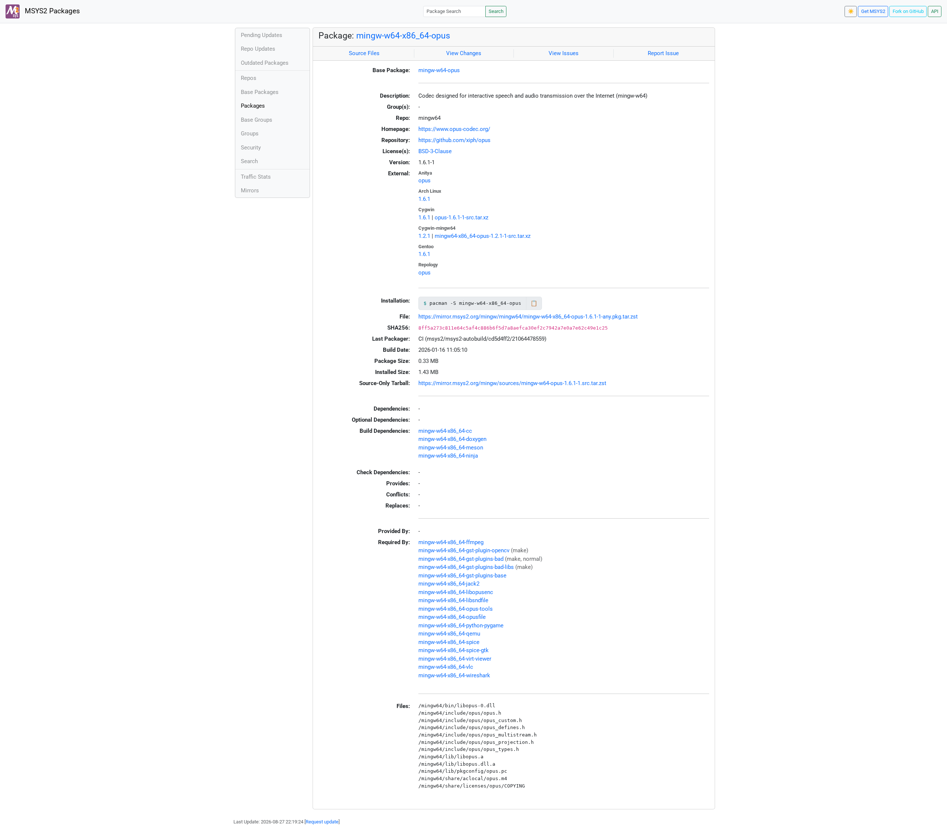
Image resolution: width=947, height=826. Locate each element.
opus (424, 180)
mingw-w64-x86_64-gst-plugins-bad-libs (466, 567)
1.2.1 (424, 236)
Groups (250, 133)
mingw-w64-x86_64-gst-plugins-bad (460, 559)
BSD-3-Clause (435, 151)
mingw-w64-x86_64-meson (450, 447)
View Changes (463, 53)
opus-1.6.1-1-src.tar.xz (461, 217)
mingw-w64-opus (439, 70)
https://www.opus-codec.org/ (454, 129)
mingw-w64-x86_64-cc (445, 431)
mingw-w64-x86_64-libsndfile (453, 600)
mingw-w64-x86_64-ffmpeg (450, 542)
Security (251, 147)
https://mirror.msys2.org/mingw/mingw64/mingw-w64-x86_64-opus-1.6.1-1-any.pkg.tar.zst (528, 316)
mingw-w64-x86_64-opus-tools (455, 609)
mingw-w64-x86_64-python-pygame (460, 625)
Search (496, 11)
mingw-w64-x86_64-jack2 (448, 583)
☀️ (851, 11)
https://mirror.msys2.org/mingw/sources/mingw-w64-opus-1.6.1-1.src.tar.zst (512, 383)
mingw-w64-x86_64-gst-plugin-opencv (463, 550)
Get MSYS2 (873, 11)
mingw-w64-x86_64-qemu (449, 633)
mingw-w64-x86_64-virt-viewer (454, 658)
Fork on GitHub (908, 11)
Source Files (364, 53)
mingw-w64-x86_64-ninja (448, 455)
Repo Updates (258, 48)
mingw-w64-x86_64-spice (448, 642)
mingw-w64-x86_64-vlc (445, 667)
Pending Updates (261, 35)
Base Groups (256, 120)
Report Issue (663, 53)
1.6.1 (424, 199)
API (934, 11)
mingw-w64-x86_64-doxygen (452, 439)
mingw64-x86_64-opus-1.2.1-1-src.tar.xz (482, 236)
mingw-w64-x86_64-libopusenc (455, 592)
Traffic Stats (256, 176)
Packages (253, 105)
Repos (248, 78)
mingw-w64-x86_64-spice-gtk (453, 650)
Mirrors (250, 190)
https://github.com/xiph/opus (454, 140)
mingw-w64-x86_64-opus (403, 35)
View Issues (564, 53)
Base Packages (260, 92)
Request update (322, 822)
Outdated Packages (265, 63)
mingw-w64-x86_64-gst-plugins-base (462, 575)
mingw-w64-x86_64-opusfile (452, 617)
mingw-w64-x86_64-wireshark (454, 675)
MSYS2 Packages (51, 11)
